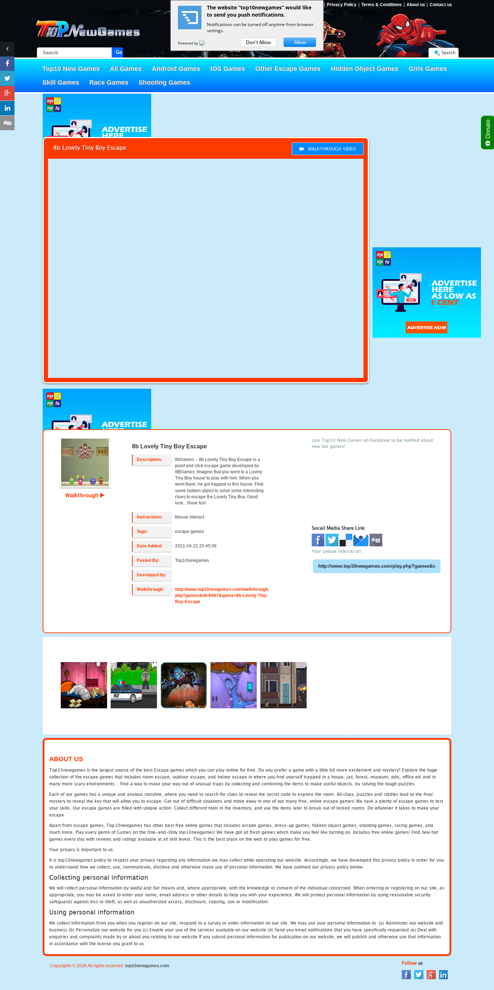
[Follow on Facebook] (7, 63)
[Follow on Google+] (7, 93)
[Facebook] (406, 974)
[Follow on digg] (7, 123)
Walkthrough (82, 495)
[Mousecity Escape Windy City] (134, 684)
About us (415, 5)
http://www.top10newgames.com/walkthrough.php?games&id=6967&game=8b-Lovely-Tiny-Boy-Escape (222, 595)
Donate (488, 129)
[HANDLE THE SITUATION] (184, 684)
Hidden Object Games (365, 68)
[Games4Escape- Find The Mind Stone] (233, 684)
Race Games (108, 82)
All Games (126, 68)
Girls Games (428, 68)
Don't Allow (258, 42)
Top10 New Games (71, 68)
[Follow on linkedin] (7, 108)
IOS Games (227, 68)
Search (448, 52)
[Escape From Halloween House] (84, 684)
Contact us (441, 5)
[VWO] (206, 43)
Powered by (188, 43)
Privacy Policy (342, 5)
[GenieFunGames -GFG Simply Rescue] (283, 684)
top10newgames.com (147, 965)
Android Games (176, 68)
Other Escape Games (288, 68)
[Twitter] (418, 974)
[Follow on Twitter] (7, 78)
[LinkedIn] (443, 974)
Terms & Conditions (381, 5)
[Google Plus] (431, 974)
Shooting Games (164, 82)
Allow (300, 42)
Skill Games (60, 82)
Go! (119, 52)
